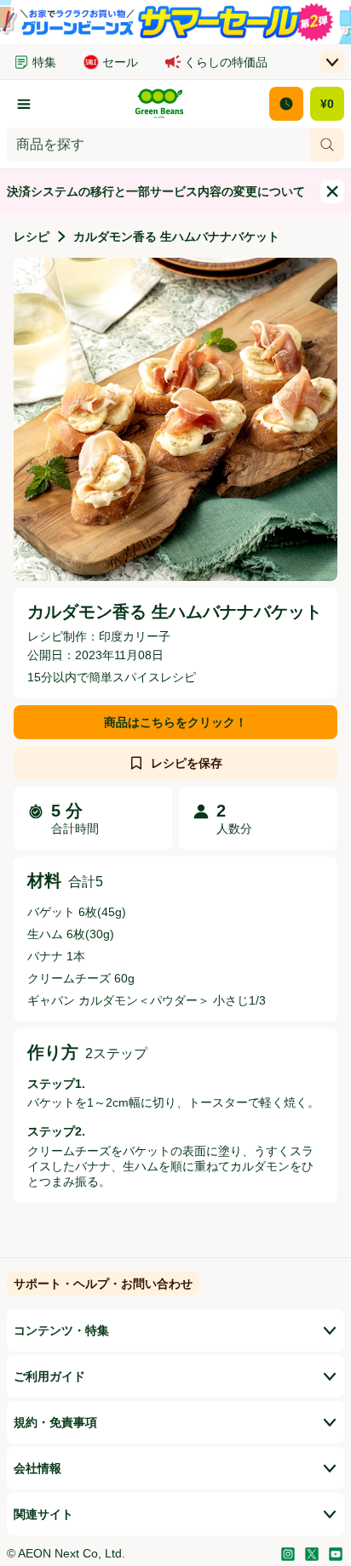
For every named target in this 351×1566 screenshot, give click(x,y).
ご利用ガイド (49, 1376)
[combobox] (158, 144)
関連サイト (43, 1514)
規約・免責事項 (55, 1422)
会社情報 (37, 1468)
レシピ (31, 236)
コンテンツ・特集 (61, 1330)
